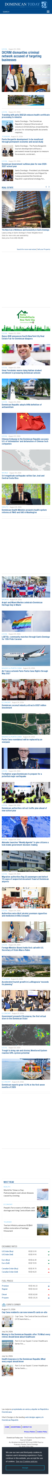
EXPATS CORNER (13, 1305)
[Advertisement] (23, 26)
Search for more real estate (26, 249)
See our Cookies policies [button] (26, 1461)
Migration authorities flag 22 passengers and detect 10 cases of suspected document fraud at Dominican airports (25, 879)
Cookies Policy (42, 1432)
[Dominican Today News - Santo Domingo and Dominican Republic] (26, 4)
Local (4, 49)
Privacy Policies (29, 1432)
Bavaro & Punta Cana (12, 668)
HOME (7, 1427)
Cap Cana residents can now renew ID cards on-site (24, 1312)
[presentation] (46, 186)
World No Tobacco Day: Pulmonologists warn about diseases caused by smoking (19, 1193)
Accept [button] (25, 1468)
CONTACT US (27, 1427)
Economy (6, 702)
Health (5, 507)
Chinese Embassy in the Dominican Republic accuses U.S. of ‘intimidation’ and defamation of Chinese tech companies (25, 441)
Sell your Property (43, 249)
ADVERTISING (16, 1427)
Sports (5, 599)
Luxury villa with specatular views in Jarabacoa (21, 229)
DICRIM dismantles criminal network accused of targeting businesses (21, 56)
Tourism (6, 136)
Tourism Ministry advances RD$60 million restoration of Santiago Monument (18, 1228)
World (5, 473)
